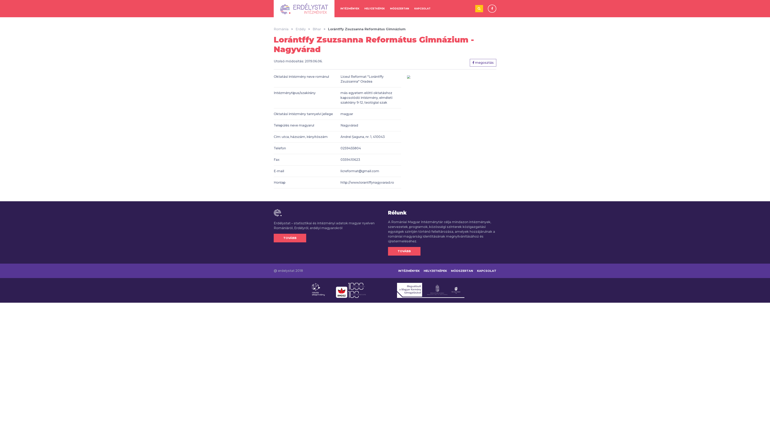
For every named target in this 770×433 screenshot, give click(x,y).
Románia (281, 29)
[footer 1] (318, 289)
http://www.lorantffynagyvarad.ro (367, 182)
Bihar (317, 29)
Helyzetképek (374, 8)
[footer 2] (351, 290)
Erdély (301, 29)
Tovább (290, 238)
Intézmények (349, 8)
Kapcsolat (422, 8)
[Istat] (304, 8)
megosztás (484, 63)
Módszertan (399, 8)
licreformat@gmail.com (359, 171)
